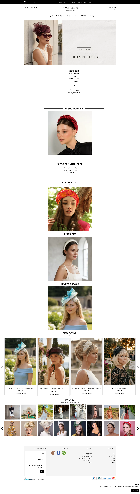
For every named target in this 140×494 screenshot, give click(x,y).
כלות (76, 16)
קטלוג (60, 2)
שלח (42, 471)
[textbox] (111, 8)
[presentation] (2, 368)
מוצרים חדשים (72, 2)
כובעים (83, 16)
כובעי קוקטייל (88, 453)
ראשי (89, 2)
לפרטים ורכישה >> (21, 393)
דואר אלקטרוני (39, 459)
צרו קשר (51, 16)
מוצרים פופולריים (82, 2)
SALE (90, 462)
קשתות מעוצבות (87, 455)
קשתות (91, 16)
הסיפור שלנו (60, 16)
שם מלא (41, 453)
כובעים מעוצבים (87, 460)
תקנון (113, 462)
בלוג (65, 2)
